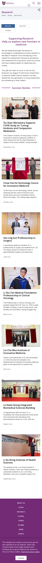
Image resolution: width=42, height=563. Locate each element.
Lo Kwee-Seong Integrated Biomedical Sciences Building (19, 406)
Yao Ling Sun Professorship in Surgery (19, 239)
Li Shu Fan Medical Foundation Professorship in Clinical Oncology (20, 295)
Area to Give (18, 15)
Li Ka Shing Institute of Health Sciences (19, 461)
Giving (10, 15)
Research (8, 26)
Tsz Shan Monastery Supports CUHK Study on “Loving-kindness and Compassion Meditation (19, 127)
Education (22, 26)
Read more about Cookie (30, 552)
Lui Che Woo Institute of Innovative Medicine (16, 351)
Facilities (8, 30)
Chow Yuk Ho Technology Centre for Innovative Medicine (20, 184)
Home (3, 15)
